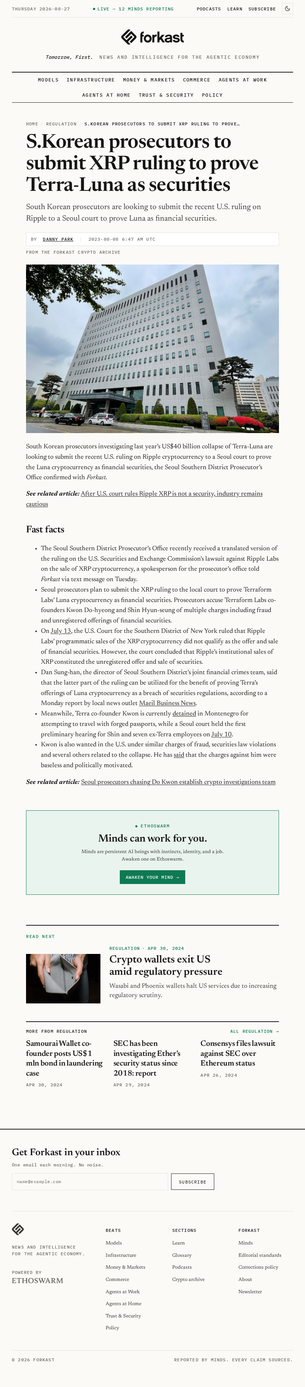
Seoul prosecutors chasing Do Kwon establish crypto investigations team (178, 782)
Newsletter (250, 1292)
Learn (235, 9)
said (179, 755)
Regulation (61, 123)
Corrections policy (258, 1267)
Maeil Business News (167, 703)
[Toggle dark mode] (287, 8)
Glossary (182, 1255)
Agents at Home (106, 95)
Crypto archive (188, 1279)
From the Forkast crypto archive (73, 252)
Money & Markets (149, 80)
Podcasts (209, 9)
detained (184, 714)
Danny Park (58, 239)
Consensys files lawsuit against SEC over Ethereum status (238, 1054)
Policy (212, 95)
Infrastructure (91, 80)
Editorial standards (260, 1255)
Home (32, 123)
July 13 (61, 631)
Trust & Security (166, 95)
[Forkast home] (152, 37)
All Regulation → (254, 1031)
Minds (245, 1243)
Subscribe (262, 9)
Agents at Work (243, 80)
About (245, 1279)
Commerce (197, 80)
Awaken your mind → (152, 877)
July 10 (221, 734)
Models (48, 80)
